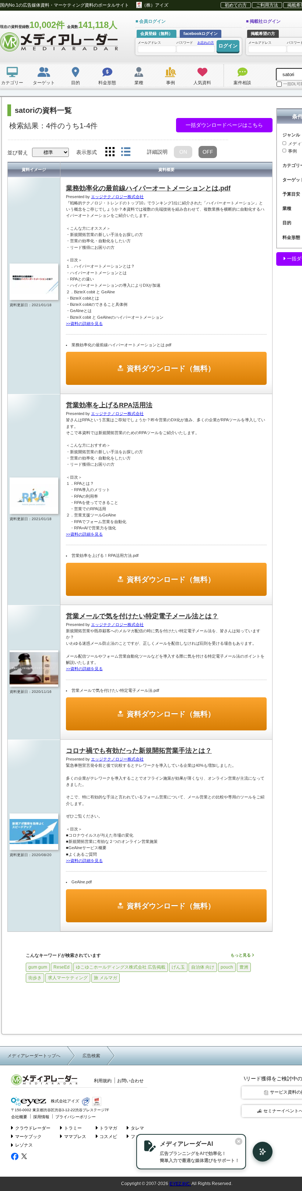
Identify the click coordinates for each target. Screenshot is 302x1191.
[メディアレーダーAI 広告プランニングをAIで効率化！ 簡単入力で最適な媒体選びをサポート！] (259, 1152)
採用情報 (41, 1117)
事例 (292, 151)
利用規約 (103, 1080)
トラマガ (108, 1128)
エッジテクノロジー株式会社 (117, 196)
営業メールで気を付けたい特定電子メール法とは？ (142, 616)
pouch (227, 967)
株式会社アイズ (64, 1101)
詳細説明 (157, 152)
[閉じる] (238, 1141)
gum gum (37, 967)
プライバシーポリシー (75, 1117)
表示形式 (86, 152)
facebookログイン (200, 33)
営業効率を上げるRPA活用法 (109, 405)
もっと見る (241, 955)
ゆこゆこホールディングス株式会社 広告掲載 (120, 967)
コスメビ (108, 1136)
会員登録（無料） (156, 33)
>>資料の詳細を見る (84, 323)
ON (183, 152)
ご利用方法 (267, 5)
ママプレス (75, 1136)
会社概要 (19, 1117)
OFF (208, 152)
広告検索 (91, 1055)
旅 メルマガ (105, 977)
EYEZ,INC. (180, 1183)
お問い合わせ (130, 1080)
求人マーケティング (68, 977)
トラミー (73, 1128)
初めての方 (236, 5)
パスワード (195, 42)
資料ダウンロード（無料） (171, 368)
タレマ (137, 1128)
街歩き (35, 977)
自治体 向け (202, 967)
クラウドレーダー (32, 1128)
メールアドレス (149, 42)
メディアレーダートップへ (33, 1055)
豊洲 (243, 967)
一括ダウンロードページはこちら (224, 125)
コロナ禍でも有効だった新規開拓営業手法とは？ (139, 750)
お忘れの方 (205, 42)
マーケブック (28, 1136)
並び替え (17, 152)
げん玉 (178, 967)
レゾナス (24, 1145)
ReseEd (61, 967)
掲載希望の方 (263, 33)
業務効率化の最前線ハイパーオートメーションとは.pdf (148, 188)
